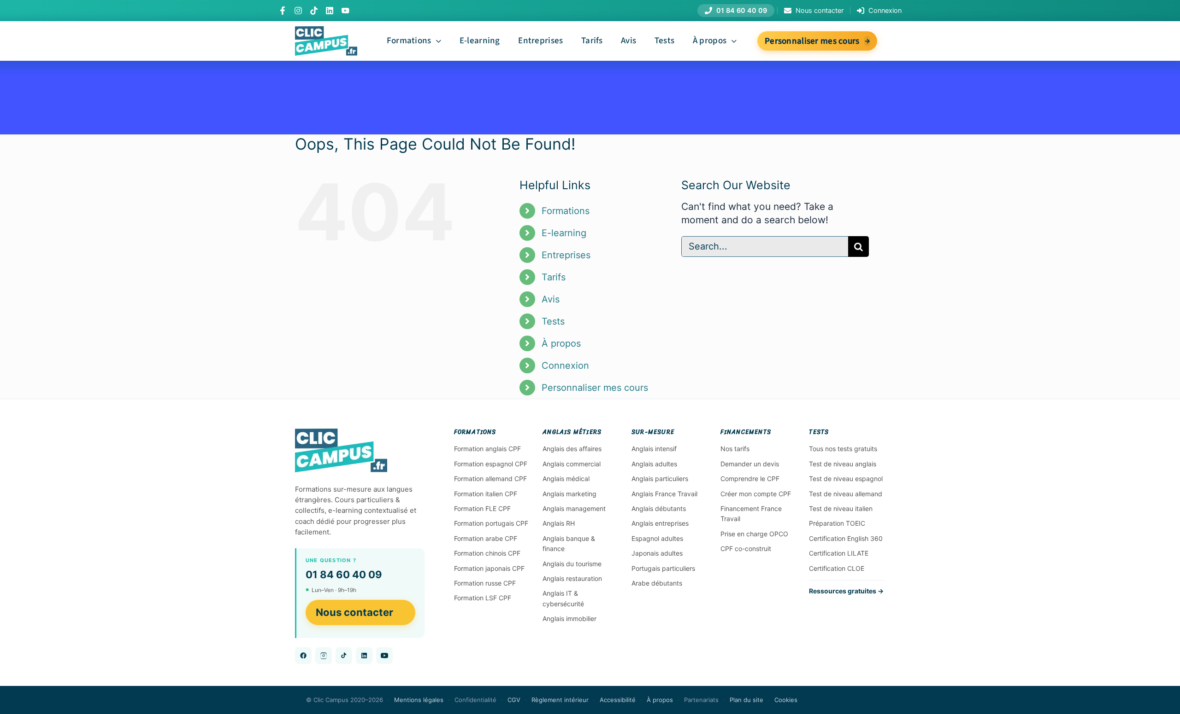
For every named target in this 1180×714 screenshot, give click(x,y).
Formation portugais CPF (491, 523)
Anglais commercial (572, 464)
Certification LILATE (838, 553)
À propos (561, 343)
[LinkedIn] (329, 10)
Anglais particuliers (659, 478)
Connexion (565, 365)
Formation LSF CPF (482, 598)
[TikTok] (314, 10)
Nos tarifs (734, 449)
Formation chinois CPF (487, 553)
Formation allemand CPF (490, 478)
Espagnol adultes (657, 538)
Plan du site (746, 699)
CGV (513, 699)
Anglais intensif (654, 449)
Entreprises (566, 255)
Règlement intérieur (560, 699)
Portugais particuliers (663, 568)
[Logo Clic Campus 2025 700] (326, 31)
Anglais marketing (569, 494)
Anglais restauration (572, 578)
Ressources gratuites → (846, 591)
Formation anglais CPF (487, 449)
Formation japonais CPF (489, 568)
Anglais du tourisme (572, 564)
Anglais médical (566, 478)
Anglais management (574, 508)
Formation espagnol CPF (490, 464)
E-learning (564, 232)
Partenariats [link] (701, 699)
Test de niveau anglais (842, 464)
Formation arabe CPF (485, 538)
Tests (553, 321)
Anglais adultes (654, 464)
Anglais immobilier (569, 618)
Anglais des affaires (572, 449)
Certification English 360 (846, 538)
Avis (551, 299)
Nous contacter (354, 612)
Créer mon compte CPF (755, 494)
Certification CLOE (836, 568)
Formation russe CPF (485, 583)
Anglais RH (559, 523)
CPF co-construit (745, 548)
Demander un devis (749, 464)
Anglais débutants (658, 508)
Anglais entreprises (660, 523)
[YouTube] (345, 10)
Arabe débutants (656, 583)
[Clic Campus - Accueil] (341, 450)
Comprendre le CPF (749, 478)
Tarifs (554, 277)
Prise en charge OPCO (754, 534)
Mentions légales (418, 699)
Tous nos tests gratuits (843, 449)
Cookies (785, 699)
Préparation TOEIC (837, 523)
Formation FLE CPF (482, 508)
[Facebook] (282, 10)
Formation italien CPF (485, 494)
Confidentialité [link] (475, 699)
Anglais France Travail (664, 494)
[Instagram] (298, 10)
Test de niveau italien (841, 508)
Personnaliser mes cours (595, 387)
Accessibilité (618, 699)
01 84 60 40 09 (344, 574)
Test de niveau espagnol (846, 478)
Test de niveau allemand (845, 494)
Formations (566, 210)
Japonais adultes (657, 553)
